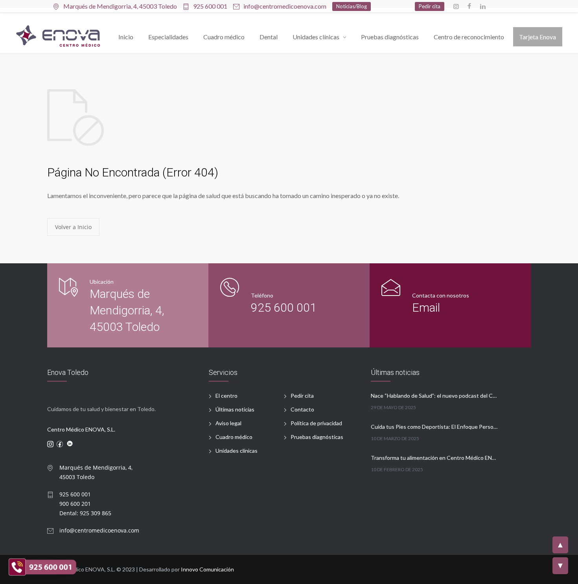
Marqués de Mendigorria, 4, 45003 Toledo (127, 310)
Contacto (302, 409)
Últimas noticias (234, 409)
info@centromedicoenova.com (284, 6)
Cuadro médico (224, 36)
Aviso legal (228, 423)
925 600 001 (210, 6)
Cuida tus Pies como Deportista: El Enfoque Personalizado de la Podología (434, 426)
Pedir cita (302, 395)
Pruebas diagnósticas (390, 36)
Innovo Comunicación (207, 569)
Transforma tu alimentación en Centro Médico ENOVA (434, 457)
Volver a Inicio (73, 227)
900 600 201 (75, 503)
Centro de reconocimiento (469, 36)
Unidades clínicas (316, 36)
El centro (226, 395)
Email (426, 307)
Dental (269, 36)
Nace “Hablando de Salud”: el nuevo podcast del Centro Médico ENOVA (434, 395)
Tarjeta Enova (537, 36)
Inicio (125, 36)
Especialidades (168, 36)
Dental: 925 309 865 (85, 513)
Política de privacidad (316, 423)
